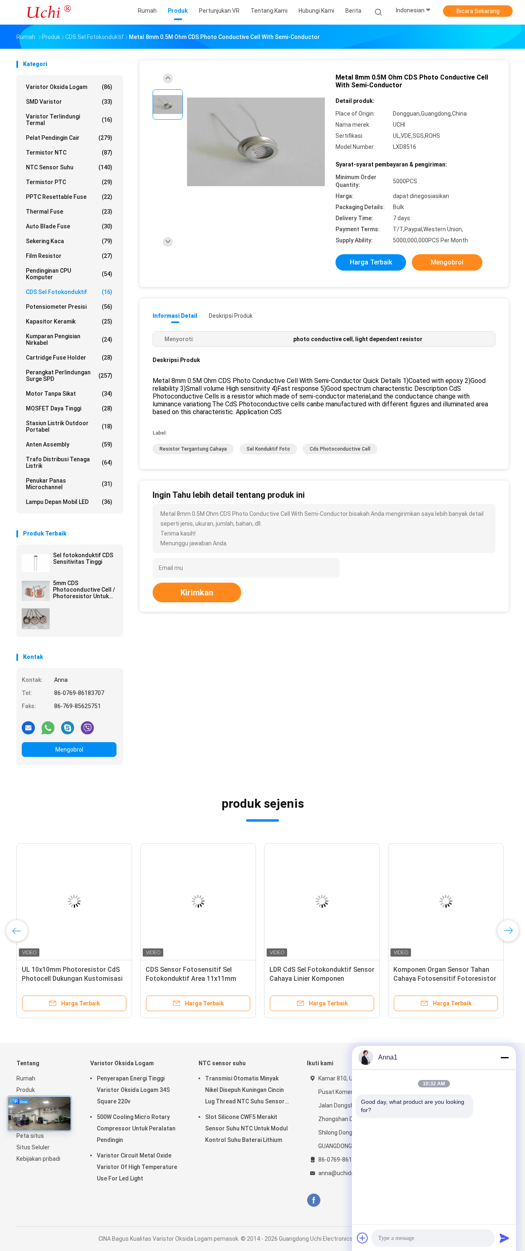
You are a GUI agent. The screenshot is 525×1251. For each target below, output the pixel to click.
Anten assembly (69, 444)
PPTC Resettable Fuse (69, 197)
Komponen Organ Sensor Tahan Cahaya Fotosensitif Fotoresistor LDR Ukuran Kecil (444, 978)
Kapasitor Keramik (69, 321)
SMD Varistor (69, 101)
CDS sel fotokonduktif (69, 292)
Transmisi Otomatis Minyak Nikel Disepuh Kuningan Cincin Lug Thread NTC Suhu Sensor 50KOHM (245, 1091)
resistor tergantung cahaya (193, 449)
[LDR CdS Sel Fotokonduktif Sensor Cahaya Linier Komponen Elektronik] (322, 901)
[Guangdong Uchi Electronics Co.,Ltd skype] (67, 727)
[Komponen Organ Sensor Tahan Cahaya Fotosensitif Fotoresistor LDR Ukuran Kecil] (445, 901)
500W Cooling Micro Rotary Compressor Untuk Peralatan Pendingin (136, 1128)
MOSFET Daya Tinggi (69, 408)
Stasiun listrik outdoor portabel (69, 426)
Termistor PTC (69, 182)
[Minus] (504, 1057)
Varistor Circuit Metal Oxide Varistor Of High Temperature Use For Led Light (137, 1167)
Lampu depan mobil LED (69, 502)
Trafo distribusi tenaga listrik (69, 462)
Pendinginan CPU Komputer (69, 273)
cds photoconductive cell (340, 449)
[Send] (504, 1238)
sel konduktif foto (268, 449)
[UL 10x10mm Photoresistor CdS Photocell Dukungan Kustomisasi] (74, 901)
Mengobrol (69, 749)
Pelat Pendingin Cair (69, 137)
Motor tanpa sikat (69, 393)
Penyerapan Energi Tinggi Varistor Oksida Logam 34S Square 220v (133, 1090)
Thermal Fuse (69, 211)
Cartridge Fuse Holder (69, 357)
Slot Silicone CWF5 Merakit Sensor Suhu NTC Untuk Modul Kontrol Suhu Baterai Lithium (246, 1128)
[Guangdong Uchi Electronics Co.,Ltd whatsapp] (48, 727)
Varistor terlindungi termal (69, 119)
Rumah (25, 1078)
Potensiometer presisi (69, 306)
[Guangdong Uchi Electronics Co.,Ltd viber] (87, 727)
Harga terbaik (371, 262)
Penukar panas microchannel (69, 483)
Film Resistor (69, 256)
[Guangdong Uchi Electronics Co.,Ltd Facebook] (313, 1200)
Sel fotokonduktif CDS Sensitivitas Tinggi (83, 558)
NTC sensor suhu (69, 167)
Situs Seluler (33, 1147)
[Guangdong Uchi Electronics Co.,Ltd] (48, 12)
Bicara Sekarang (478, 11)
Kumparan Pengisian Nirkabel (69, 339)
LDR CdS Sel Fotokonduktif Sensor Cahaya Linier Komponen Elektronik (321, 978)
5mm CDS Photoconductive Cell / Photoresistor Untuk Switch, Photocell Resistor (84, 589)
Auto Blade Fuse (69, 226)
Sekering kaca (69, 241)
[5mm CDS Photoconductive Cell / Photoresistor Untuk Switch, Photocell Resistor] (36, 591)
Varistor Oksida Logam (69, 87)
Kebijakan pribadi (38, 1158)
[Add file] (362, 1238)
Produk (25, 1090)
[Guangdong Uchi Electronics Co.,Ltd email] (28, 727)
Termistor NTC (69, 152)
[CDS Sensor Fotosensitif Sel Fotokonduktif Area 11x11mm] (198, 901)
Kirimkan (196, 592)
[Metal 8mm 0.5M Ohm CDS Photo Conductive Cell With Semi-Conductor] (256, 142)
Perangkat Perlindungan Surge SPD (69, 375)
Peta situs (30, 1136)
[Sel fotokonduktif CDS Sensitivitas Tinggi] (36, 563)
